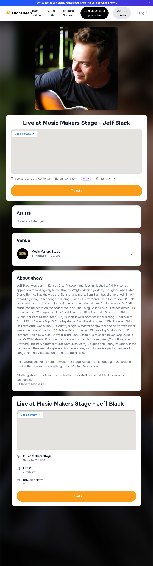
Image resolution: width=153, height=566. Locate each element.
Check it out (87, 2)
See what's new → (107, 2)
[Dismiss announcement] (149, 2)
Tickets (76, 191)
